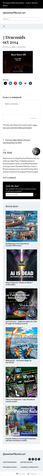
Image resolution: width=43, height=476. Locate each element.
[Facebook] (36, 459)
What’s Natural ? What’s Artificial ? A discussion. (19, 284)
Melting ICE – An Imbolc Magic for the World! (19, 362)
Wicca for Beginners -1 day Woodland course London (20, 400)
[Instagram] (33, 459)
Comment (33, 118)
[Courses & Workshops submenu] (38, 467)
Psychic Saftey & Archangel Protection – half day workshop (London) (21, 440)
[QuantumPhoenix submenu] (17, 462)
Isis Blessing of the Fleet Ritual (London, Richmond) (17, 245)
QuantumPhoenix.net (14, 12)
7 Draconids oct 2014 (14, 39)
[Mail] (39, 459)
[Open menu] (4, 26)
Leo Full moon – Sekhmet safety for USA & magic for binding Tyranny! (21, 323)
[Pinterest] (29, 459)
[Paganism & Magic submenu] (17, 467)
